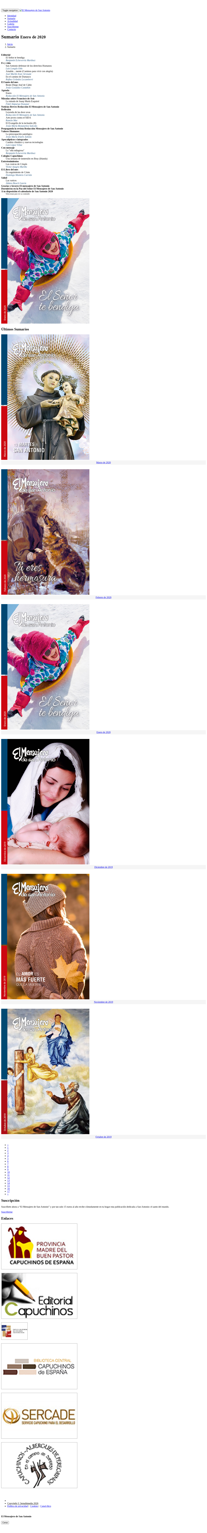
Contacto (11, 29)
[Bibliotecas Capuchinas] (39, 1391)
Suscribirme (13, 26)
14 (8, 1183)
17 (8, 1191)
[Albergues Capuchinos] (39, 1490)
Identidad (11, 15)
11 (8, 1175)
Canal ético (45, 1506)
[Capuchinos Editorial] (39, 1321)
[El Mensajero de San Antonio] (35, 10)
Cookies (34, 1506)
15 (8, 1186)
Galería (10, 24)
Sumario (11, 18)
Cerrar (5, 1522)
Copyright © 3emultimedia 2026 (22, 1503)
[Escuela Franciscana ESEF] (14, 1342)
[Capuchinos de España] (39, 1271)
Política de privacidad (17, 1506)
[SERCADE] (39, 1441)
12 (8, 1177)
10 (8, 1172)
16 (8, 1188)
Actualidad (12, 21)
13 (8, 1180)
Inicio (10, 44)
